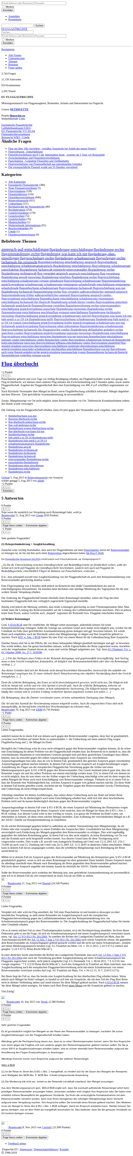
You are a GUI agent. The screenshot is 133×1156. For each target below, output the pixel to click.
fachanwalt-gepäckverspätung (19, 326)
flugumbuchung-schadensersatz (38, 288)
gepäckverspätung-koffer (56, 322)
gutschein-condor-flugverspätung (22, 333)
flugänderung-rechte (109, 249)
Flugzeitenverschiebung (21, 197)
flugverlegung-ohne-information (59, 326)
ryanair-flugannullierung (91, 352)
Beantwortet (8, 515)
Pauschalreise (91, 550)
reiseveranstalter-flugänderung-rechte (90, 269)
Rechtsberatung (16, 209)
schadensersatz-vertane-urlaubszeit (41, 280)
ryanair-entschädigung (27, 322)
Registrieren (14, 19)
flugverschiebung (12, 329)
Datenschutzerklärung (46, 1149)
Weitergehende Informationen (24, 225)
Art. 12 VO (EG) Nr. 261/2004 (30, 936)
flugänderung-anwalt (14, 277)
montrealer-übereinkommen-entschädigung (91, 346)
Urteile (12, 231)
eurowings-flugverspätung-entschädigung (44, 346)
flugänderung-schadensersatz (75, 258)
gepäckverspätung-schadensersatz (22, 284)
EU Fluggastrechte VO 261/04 (18, 131)
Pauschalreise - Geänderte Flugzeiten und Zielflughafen (38, 161)
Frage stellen (15, 67)
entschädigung (11, 266)
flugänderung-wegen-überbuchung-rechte (31, 428)
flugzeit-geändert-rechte (27, 352)
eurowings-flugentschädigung (19, 315)
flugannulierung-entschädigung (20, 312)
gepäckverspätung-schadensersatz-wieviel (65, 315)
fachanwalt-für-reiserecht (19, 262)
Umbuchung (15, 203)
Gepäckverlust (16, 216)
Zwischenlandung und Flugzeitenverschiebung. (34, 157)
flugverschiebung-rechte (37, 258)
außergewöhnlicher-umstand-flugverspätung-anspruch (68, 295)
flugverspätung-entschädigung (20, 336)
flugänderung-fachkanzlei (105, 312)
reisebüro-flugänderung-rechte (78, 277)
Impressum (26, 1149)
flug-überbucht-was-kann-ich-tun (26, 431)
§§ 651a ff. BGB (95, 553)
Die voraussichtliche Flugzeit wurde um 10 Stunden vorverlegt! (43, 167)
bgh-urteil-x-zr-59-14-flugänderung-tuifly (27, 319)
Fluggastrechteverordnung (15, 134)
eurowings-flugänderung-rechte (93, 309)
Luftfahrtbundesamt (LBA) (16, 128)
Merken (10, 6)
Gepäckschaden (17, 219)
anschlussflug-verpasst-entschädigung (64, 312)
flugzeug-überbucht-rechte (22, 418)
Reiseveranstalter (120, 550)
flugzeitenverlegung (51, 262)
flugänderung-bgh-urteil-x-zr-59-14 (27, 440)
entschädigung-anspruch (81, 262)
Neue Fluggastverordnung (22, 188)
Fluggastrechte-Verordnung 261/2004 (23, 559)
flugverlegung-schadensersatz (82, 280)
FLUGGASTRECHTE (14, 28)
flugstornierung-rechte (47, 291)
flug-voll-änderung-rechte (22, 425)
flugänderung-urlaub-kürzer (68, 302)
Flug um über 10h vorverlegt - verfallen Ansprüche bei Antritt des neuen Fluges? (52, 148)
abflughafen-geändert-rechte (105, 329)
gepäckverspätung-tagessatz (60, 333)
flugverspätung (107, 262)
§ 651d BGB (15, 624)
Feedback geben (17, 1143)
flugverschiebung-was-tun (109, 288)
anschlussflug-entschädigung (66, 349)
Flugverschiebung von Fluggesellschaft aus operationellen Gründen (45, 164)
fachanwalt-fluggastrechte (116, 339)
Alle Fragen (14, 55)
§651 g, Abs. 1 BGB (29, 637)
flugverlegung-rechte (111, 258)
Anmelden (14, 16)
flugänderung (64, 309)
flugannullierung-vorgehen (48, 305)
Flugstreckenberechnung (21, 234)
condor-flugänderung (74, 329)
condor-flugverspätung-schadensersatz (81, 339)
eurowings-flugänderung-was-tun (58, 336)
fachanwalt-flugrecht (116, 352)
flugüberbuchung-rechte (21, 434)
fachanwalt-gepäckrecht (16, 305)
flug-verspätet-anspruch (52, 273)
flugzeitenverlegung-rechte (82, 305)
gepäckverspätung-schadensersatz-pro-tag (99, 322)
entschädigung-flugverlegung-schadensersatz (101, 266)
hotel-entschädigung (12, 342)
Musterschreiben (17, 222)
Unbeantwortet (16, 58)
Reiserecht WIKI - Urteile (15, 137)
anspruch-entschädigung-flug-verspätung (94, 273)
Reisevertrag (55, 553)
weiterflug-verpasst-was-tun (35, 355)
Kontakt (64, 1149)
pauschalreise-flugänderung (19, 269)
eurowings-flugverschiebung (39, 342)
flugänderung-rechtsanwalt (19, 273)
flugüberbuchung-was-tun (22, 415)
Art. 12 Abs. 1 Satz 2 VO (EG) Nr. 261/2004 (56, 939)
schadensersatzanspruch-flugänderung (46, 266)
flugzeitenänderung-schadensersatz (101, 326)
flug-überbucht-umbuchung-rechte (27, 422)
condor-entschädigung (24, 339)
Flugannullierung (17, 194)
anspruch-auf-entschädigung (25, 249)
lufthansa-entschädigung (69, 342)
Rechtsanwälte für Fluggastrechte (26, 206)
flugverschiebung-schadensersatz (74, 319)
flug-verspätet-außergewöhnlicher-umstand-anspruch (94, 291)
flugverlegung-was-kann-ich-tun (111, 315)
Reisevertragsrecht (18, 200)
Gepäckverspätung (18, 212)
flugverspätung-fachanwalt (75, 288)
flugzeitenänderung (113, 280)
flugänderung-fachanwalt (17, 291)
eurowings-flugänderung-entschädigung (103, 333)
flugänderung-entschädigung (71, 249)
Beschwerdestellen (18, 228)
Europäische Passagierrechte (16, 124)
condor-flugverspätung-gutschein (106, 302)
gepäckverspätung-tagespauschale (59, 352)
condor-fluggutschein (48, 339)
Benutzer (13, 64)
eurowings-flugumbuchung (91, 336)
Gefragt (5, 477)
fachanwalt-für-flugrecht (35, 302)
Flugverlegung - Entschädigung (25, 151)
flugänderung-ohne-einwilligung (26, 465)
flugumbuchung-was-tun (96, 349)
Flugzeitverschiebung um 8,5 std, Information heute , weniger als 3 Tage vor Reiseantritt (56, 154)
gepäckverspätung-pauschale (38, 309)
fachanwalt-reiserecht (52, 269)
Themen (12, 61)
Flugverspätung (16, 191)
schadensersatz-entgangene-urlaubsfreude (70, 284)
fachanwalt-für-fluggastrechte (42, 329)
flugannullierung (10, 355)
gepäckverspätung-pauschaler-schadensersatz (26, 349)
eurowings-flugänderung (43, 277)
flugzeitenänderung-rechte (20, 254)
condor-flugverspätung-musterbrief (102, 342)
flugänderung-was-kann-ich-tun (64, 254)
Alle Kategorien (17, 181)
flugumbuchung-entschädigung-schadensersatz (69, 298)
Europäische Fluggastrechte (23, 184)
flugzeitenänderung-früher (17, 295)
